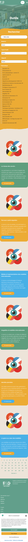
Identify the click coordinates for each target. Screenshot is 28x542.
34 (26, 468)
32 (19, 468)
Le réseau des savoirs (8, 166)
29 (9, 468)
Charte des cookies (8, 540)
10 (26, 460)
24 (19, 465)
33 (22, 468)
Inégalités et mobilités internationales (13, 330)
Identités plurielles (7, 382)
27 (2, 468)
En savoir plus (7, 183)
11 (2, 462)
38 (15, 470)
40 (23, 470)
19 (2, 465)
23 (15, 465)
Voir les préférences (14, 537)
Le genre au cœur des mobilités (11, 438)
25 (22, 465)
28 (5, 468)
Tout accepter (14, 530)
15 (15, 462)
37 (12, 470)
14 (12, 462)
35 (5, 470)
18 (25, 462)
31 (15, 468)
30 (12, 468)
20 (5, 465)
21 (8, 465)
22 (12, 465)
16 (18, 462)
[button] (26, 515)
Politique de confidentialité (18, 540)
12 (5, 462)
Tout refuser (14, 533)
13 (9, 462)
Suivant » (14, 473)
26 (26, 465)
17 (22, 462)
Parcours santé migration (9, 220)
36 (9, 470)
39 (19, 470)
